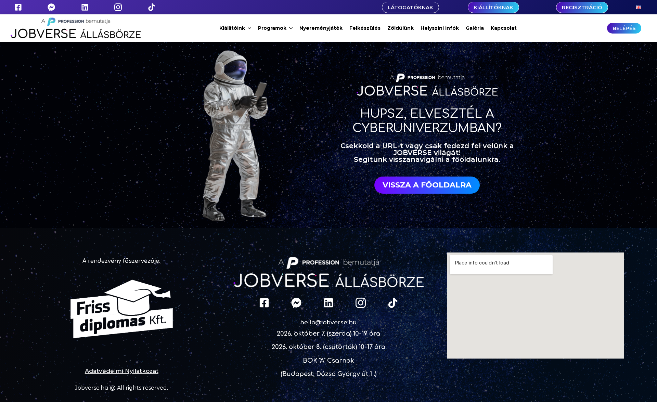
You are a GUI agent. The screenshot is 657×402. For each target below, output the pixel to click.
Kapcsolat (504, 28)
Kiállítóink (232, 28)
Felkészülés (365, 28)
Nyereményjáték (321, 28)
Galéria (475, 28)
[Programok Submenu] (291, 28)
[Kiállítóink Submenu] (250, 28)
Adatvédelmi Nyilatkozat (121, 370)
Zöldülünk (400, 28)
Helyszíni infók (440, 28)
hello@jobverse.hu (328, 322)
